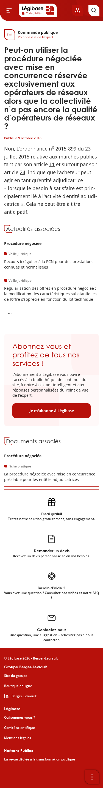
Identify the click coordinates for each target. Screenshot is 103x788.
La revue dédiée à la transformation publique (39, 759)
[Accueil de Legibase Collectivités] (38, 10)
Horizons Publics (18, 750)
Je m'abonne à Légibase (51, 410)
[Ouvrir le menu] (9, 10)
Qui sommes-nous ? (19, 717)
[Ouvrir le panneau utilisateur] (77, 10)
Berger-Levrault (24, 696)
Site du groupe (15, 676)
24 (22, 172)
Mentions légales (17, 738)
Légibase (12, 708)
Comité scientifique (19, 728)
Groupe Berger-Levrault (25, 666)
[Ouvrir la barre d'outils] (92, 777)
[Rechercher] (93, 10)
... (10, 311)
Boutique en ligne (18, 686)
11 (52, 164)
